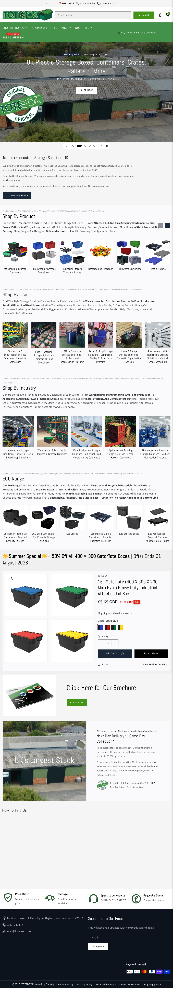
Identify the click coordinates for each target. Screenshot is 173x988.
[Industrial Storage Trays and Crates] (72, 257)
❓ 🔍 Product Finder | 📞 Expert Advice (86, 3)
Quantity (103, 636)
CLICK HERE (77, 702)
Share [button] (105, 664)
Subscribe (98, 946)
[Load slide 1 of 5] (73, 146)
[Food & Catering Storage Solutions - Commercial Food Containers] (44, 344)
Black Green (113, 627)
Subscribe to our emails (106, 918)
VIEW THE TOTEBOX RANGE (86, 106)
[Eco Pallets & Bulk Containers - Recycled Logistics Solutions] (101, 524)
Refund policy (65, 984)
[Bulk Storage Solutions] (129, 256)
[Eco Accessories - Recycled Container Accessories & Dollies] (157, 524)
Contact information (129, 984)
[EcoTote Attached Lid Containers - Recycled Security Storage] (15, 524)
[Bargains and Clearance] (101, 256)
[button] (15, 28)
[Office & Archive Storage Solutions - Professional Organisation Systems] (72, 344)
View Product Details (154, 664)
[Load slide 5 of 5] (94, 146)
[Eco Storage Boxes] (129, 521)
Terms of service (105, 984)
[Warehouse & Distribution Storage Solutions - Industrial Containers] (15, 344)
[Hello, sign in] (160, 15)
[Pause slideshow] (107, 146)
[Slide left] (160, 225)
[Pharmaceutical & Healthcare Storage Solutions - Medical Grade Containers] (157, 344)
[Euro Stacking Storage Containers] (44, 257)
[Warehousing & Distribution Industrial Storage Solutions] (52, 436)
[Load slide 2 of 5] (77, 146)
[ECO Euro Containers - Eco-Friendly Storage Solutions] (44, 524)
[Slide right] (167, 225)
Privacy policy (84, 984)
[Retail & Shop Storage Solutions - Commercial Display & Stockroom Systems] (101, 344)
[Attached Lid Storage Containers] (15, 257)
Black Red (107, 627)
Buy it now (151, 653)
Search (146, 14)
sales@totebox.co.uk (19, 931)
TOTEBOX (26, 984)
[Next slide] (127, 3)
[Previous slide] (47, 3)
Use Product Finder (17, 195)
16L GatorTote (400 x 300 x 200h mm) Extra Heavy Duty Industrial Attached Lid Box (129, 588)
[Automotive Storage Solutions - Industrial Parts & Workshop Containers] (18, 438)
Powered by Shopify (43, 984)
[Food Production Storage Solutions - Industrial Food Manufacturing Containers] (86, 438)
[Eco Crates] (72, 521)
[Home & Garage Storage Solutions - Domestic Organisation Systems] (129, 344)
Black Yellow (120, 627)
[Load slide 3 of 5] (84, 146)
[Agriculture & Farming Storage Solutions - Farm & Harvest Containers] (120, 438)
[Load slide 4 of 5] (90, 146)
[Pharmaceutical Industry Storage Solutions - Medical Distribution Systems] (154, 438)
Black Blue (100, 627)
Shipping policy (152, 984)
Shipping (103, 613)
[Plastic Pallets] (157, 256)
